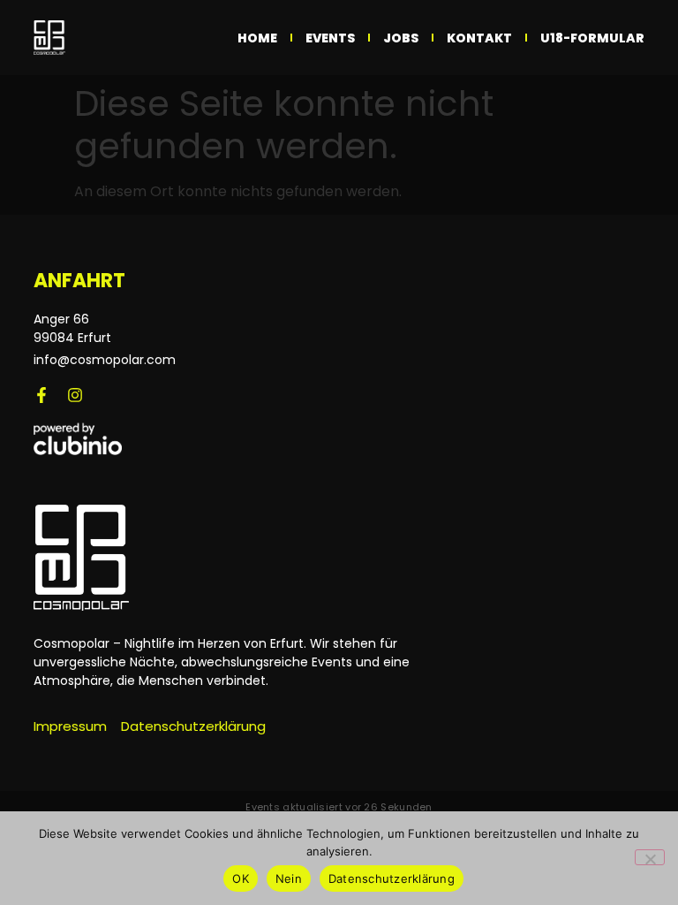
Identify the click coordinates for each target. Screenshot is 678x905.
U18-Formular (592, 38)
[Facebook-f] (41, 395)
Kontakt (479, 38)
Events (330, 38)
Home (257, 38)
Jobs (400, 38)
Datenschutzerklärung (391, 878)
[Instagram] (75, 395)
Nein (288, 878)
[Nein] (650, 857)
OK (240, 878)
